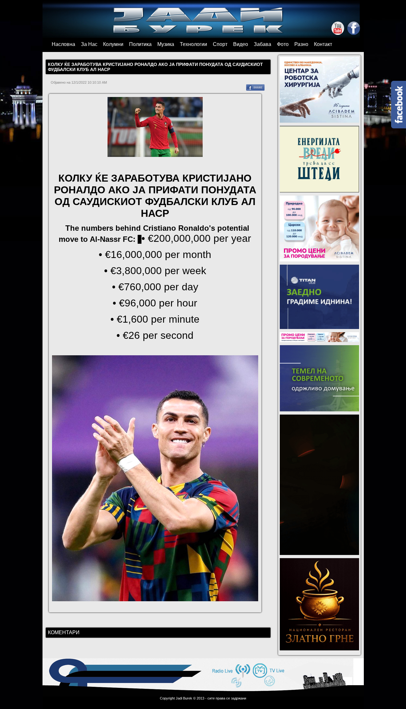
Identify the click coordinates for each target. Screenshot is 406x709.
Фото (283, 44)
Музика (165, 44)
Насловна (63, 44)
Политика (140, 44)
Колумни (113, 44)
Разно (301, 44)
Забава (262, 44)
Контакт (323, 44)
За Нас (89, 44)
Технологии (193, 44)
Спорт (220, 44)
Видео (240, 44)
